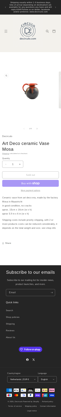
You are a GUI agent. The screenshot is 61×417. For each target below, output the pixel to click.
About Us (10, 337)
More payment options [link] (30, 190)
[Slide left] (24, 128)
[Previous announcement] (5, 7)
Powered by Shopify (31, 401)
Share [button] (8, 243)
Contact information (48, 406)
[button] (6, 31)
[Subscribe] (51, 292)
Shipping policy (31, 406)
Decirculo (18, 401)
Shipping (5, 153)
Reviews (10, 330)
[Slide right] (37, 128)
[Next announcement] (55, 7)
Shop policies (13, 317)
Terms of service (15, 406)
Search (9, 310)
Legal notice (32, 411)
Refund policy (47, 401)
